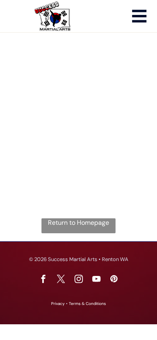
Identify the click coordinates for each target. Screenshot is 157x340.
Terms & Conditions (87, 303)
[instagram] (78, 279)
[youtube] (96, 279)
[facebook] (43, 279)
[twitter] (60, 279)
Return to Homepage (78, 222)
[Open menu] (139, 16)
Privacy (58, 303)
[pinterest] (113, 279)
